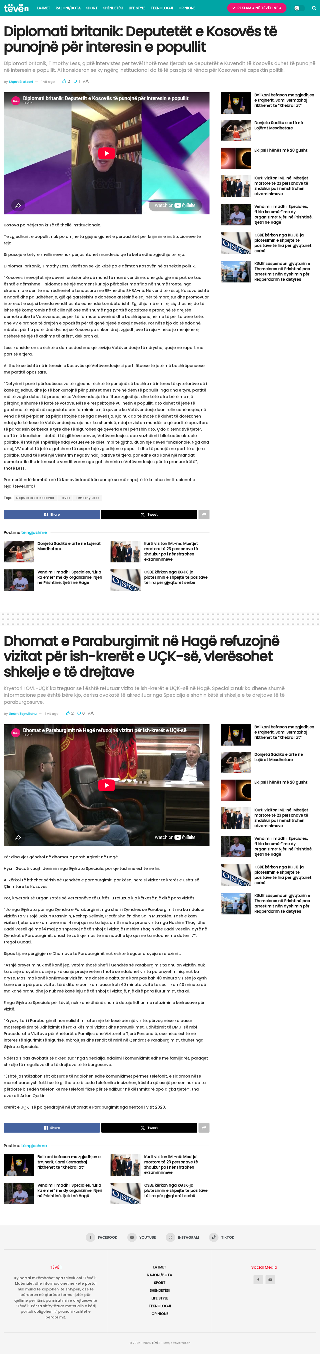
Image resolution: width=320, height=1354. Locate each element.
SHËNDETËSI (113, 8)
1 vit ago (48, 81)
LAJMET (43, 8)
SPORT (92, 8)
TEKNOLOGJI (162, 8)
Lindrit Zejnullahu (22, 713)
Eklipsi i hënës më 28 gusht (281, 150)
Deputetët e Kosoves (35, 498)
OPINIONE (186, 8)
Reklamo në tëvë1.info (259, 8)
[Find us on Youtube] (270, 1279)
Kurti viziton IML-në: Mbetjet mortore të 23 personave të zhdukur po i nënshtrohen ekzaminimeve (171, 551)
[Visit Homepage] (16, 8)
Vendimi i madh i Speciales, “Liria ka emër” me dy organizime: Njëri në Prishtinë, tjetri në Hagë (70, 577)
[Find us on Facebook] (258, 1279)
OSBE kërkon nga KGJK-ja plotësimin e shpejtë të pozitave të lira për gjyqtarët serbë (176, 577)
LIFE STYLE (137, 8)
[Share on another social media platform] (204, 514)
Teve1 (65, 498)
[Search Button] (314, 8)
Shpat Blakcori (21, 81)
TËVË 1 (156, 1343)
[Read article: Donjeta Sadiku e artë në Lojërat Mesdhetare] (19, 551)
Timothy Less (88, 498)
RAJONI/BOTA (68, 8)
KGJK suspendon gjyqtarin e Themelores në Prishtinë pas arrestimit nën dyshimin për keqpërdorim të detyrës (282, 271)
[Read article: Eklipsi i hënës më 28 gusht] (236, 158)
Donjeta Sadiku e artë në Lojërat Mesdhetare (278, 125)
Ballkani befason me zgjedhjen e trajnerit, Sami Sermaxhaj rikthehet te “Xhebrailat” (284, 100)
